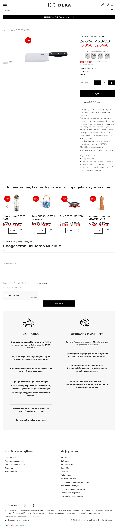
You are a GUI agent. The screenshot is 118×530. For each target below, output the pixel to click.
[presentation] (6, 206)
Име (4, 251)
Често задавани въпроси (15, 465)
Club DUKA (65, 468)
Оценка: (6, 283)
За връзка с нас (67, 465)
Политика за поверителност (16, 461)
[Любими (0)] (107, 5)
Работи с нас (66, 475)
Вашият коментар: (10, 263)
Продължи (59, 303)
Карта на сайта (11, 472)
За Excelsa (65, 461)
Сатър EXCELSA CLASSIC (21, 30)
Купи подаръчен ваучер (70, 486)
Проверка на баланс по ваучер (73, 489)
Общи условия (10, 458)
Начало (6, 30)
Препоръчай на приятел (70, 493)
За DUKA (64, 458)
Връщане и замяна (68, 479)
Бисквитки (9, 468)
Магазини (64, 472)
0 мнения (95, 62)
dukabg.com (107, 520)
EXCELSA (94, 68)
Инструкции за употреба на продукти (75, 482)
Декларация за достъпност (72, 496)
